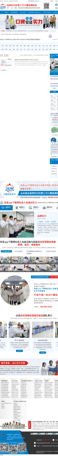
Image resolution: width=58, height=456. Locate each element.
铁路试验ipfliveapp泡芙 (39, 382)
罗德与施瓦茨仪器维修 (49, 392)
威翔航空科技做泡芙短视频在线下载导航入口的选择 (26, 59)
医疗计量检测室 (11, 340)
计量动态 (19, 15)
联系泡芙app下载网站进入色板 (45, 15)
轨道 (56, 382)
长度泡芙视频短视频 (22, 34)
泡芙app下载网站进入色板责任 (17, 417)
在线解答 (2, 406)
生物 (56, 385)
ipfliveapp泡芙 (23, 12)
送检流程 (18, 409)
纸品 (56, 395)
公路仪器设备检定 (38, 384)
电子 (56, 389)
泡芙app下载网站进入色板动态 (6, 403)
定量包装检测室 (34, 340)
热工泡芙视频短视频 (4, 384)
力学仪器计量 (23, 393)
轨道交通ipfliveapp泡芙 (39, 392)
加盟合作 (15, 420)
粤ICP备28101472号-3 (41, 452)
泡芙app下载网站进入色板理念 (17, 413)
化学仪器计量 (23, 382)
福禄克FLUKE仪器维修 (49, 385)
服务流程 (15, 409)
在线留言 (18, 420)
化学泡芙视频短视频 (15, 34)
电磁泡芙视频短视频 (4, 390)
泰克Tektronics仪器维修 (49, 397)
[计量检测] (3, 6)
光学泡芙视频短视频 (4, 395)
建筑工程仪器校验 (38, 385)
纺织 (56, 393)
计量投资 (18, 419)
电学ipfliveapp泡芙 (15, 392)
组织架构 (15, 406)
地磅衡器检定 (14, 385)
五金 (56, 390)
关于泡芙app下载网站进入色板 (30, 15)
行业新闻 (2, 404)
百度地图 (51, 1)
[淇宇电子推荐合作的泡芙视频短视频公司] (54, 96)
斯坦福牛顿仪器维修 (48, 395)
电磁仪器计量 (23, 385)
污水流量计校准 (24, 384)
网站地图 (1, 455)
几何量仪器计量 (24, 392)
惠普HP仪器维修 (48, 387)
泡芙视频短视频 (14, 12)
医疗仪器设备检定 (38, 395)
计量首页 (6, 12)
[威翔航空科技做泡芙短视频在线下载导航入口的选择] (7, 62)
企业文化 (18, 406)
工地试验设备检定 (15, 389)
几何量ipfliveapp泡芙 (15, 384)
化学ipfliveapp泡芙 (15, 393)
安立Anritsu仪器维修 (48, 384)
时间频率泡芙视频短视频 (5, 397)
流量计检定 (14, 387)
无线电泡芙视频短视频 (39, 30)
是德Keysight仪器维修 (48, 393)
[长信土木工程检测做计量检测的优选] (54, 108)
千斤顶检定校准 (37, 387)
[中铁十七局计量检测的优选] (54, 104)
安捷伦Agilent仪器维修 (49, 382)
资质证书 (15, 403)
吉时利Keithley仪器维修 (49, 389)
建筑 (56, 384)
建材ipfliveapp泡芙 (38, 393)
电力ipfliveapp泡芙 (15, 390)
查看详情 (11, 350)
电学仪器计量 (23, 387)
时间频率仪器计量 (24, 395)
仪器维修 (29, 253)
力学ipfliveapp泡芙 (15, 382)
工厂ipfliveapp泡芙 (38, 390)
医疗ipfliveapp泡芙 (15, 397)
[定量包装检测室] (34, 330)
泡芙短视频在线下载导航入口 (34, 12)
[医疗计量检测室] (11, 330)
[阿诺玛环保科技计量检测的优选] (54, 100)
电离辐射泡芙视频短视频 (5, 392)
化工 (56, 392)
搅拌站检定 (37, 389)
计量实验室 (16, 404)
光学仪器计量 (23, 390)
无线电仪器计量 (24, 397)
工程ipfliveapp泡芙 (46, 12)
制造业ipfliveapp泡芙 (38, 397)
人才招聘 (15, 419)
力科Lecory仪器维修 (48, 390)
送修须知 (15, 411)
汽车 (56, 387)
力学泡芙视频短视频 (7, 34)
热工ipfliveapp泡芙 (15, 395)
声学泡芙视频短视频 (4, 393)
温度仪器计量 (23, 389)
